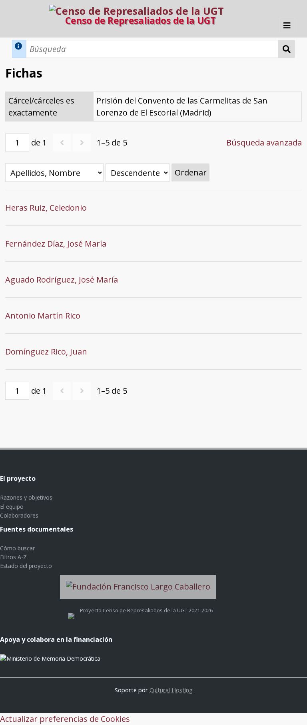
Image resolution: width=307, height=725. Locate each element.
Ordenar (191, 172)
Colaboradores (19, 515)
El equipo (12, 506)
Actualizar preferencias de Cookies (65, 718)
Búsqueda (286, 49)
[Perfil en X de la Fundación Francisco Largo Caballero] (71, 610)
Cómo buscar (17, 548)
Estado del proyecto (26, 566)
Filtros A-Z (13, 557)
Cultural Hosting (171, 690)
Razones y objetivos (26, 497)
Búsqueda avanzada (264, 142)
